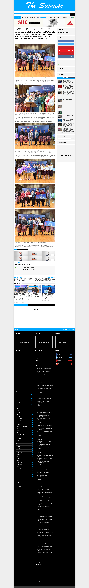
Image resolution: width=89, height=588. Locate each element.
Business (20, 11)
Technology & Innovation (22, 426)
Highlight (65, 77)
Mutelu (18, 480)
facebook (48, 304)
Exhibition (19, 390)
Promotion (19, 420)
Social (49, 11)
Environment (19, 416)
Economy (26, 11)
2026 (38, 353)
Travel (18, 388)
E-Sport (18, 410)
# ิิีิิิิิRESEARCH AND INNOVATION (22, 249)
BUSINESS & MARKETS (22, 396)
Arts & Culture (20, 418)
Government (19, 353)
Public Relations (20, 482)
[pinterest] (65, 330)
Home (16, 28)
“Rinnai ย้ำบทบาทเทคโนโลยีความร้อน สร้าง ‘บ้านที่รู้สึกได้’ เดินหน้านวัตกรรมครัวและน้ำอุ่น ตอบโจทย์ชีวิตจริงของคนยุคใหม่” (66, 107)
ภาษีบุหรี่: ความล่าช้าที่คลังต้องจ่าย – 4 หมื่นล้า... (44, 391)
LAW (18, 466)
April (38, 562)
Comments (71, 77)
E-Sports (18, 458)
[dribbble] (68, 330)
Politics (18, 428)
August (38, 363)
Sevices (18, 484)
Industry (18, 424)
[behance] (71, 330)
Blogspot (49, 586)
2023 (38, 571)
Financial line (20, 361)
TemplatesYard (37, 586)
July (38, 365)
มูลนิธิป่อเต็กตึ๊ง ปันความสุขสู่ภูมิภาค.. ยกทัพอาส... (45, 506)
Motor (18, 386)
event (18, 414)
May (38, 561)
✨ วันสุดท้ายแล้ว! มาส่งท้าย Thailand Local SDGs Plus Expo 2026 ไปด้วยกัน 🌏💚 (33, 17)
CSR (17, 357)
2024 (38, 569)
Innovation (19, 446)
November (39, 358)
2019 (37, 578)
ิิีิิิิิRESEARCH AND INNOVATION (23, 28)
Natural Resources (21, 468)
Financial (18, 430)
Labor (18, 476)
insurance (19, 442)
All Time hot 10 (60, 77)
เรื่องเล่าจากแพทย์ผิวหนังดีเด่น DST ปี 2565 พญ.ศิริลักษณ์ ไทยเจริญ (68, 112)
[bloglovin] (66, 330)
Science (18, 470)
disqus (34, 304)
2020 (38, 576)
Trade (18, 380)
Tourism (18, 394)
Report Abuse (61, 74)
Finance (18, 384)
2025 (37, 355)
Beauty (18, 402)
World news (19, 464)
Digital (18, 408)
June (38, 367)
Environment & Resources (59, 11)
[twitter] (62, 330)
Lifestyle (18, 448)
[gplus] (63, 330)
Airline (18, 400)
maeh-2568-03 (20, 486)
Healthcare (53, 17)
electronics (19, 450)
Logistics (19, 478)
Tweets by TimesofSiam (62, 142)
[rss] (69, 330)
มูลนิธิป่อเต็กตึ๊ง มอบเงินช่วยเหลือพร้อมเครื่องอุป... (45, 439)
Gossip (18, 440)
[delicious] (73, 330)
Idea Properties (20, 398)
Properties (19, 436)
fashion (18, 404)
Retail (18, 460)
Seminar (18, 472)
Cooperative (19, 474)
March (38, 564)
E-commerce (19, 462)
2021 (37, 574)
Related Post (17, 283)
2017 (37, 581)
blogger (21, 304)
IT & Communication (21, 363)
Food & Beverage (20, 367)
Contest (18, 454)
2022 (38, 573)
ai (17, 422)
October (39, 360)
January (38, 567)
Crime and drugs (20, 434)
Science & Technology (40, 11)
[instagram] (72, 330)
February (39, 566)
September (39, 362)
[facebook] (60, 330)
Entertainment (20, 355)
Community (19, 452)
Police (18, 456)
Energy (32, 11)
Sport (18, 406)
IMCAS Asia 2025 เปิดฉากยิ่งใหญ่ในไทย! (43, 522)
